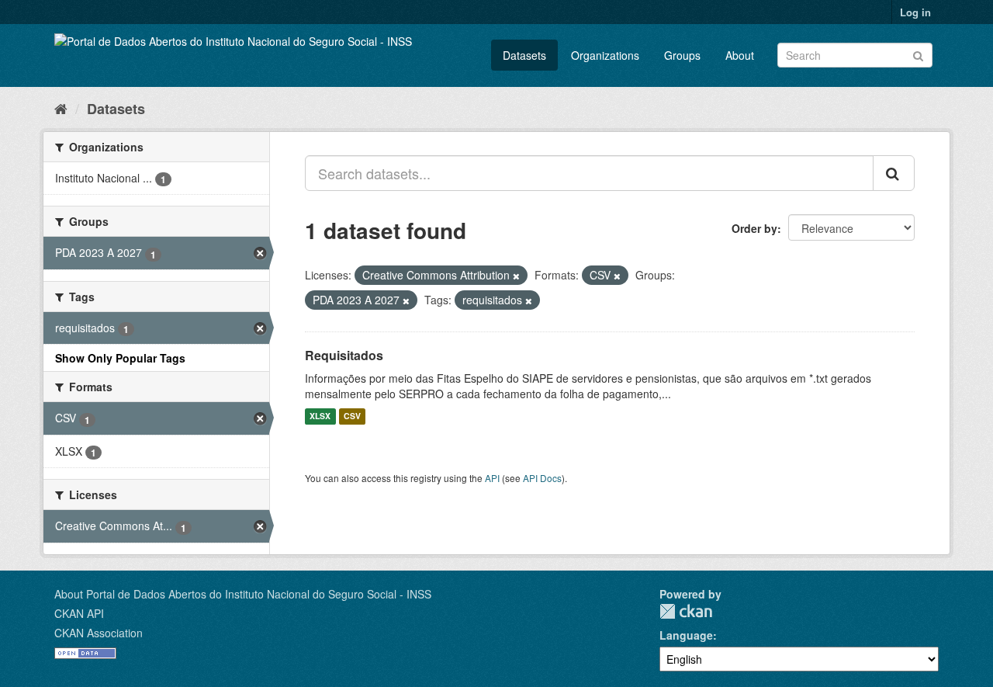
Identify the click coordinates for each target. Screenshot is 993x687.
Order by (754, 228)
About (739, 55)
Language (686, 635)
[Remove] (516, 275)
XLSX (320, 416)
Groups (682, 55)
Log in (915, 12)
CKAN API (79, 613)
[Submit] (918, 54)
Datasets (524, 55)
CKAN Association (98, 632)
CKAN (685, 611)
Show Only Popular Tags (120, 358)
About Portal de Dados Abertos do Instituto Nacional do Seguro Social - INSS (242, 594)
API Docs (542, 477)
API (492, 477)
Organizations (605, 55)
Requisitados (344, 355)
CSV (352, 416)
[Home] (60, 108)
